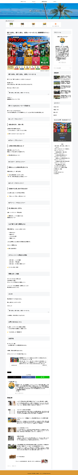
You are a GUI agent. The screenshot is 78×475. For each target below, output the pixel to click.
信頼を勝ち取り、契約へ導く (61, 152)
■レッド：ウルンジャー (59, 150)
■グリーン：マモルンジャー (60, 162)
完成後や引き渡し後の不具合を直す (63, 161)
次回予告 (57, 173)
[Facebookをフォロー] (17, 393)
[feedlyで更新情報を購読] (21, 393)
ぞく (16, 383)
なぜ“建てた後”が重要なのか (60, 165)
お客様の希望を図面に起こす (61, 155)
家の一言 (9, 372)
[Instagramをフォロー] (19, 393)
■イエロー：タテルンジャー (60, 156)
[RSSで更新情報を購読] (22, 393)
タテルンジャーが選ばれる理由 (61, 167)
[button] (70, 68)
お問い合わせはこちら (59, 172)
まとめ (56, 170)
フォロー (62, 137)
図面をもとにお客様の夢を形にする (63, 158)
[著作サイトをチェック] (16, 393)
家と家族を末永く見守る (60, 164)
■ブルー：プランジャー (59, 153)
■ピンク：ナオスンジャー (60, 159)
